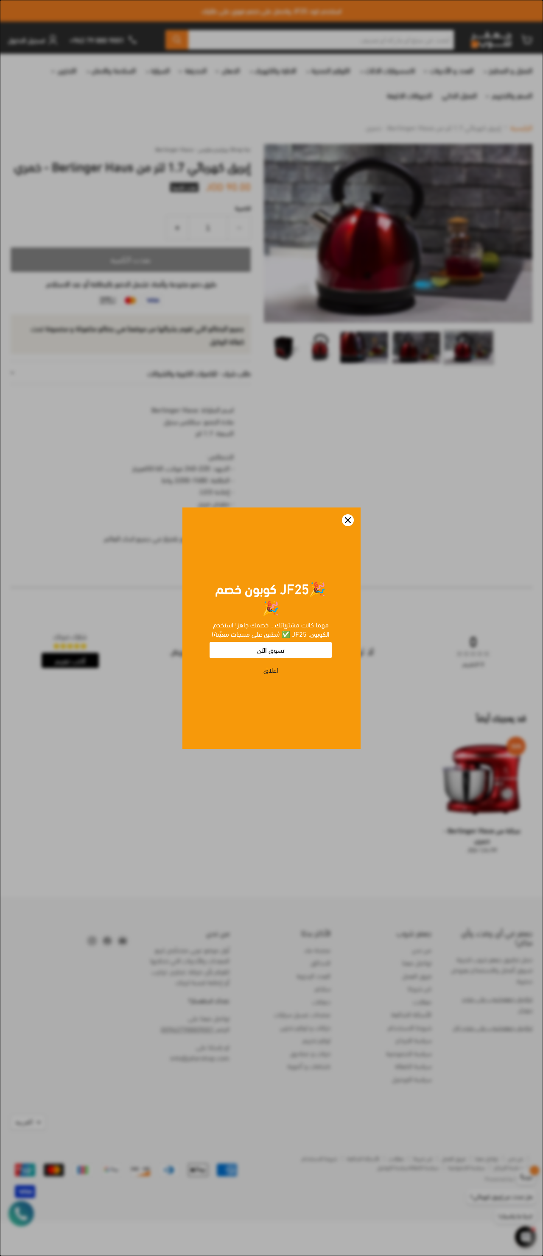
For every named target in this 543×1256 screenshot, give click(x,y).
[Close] (348, 520)
